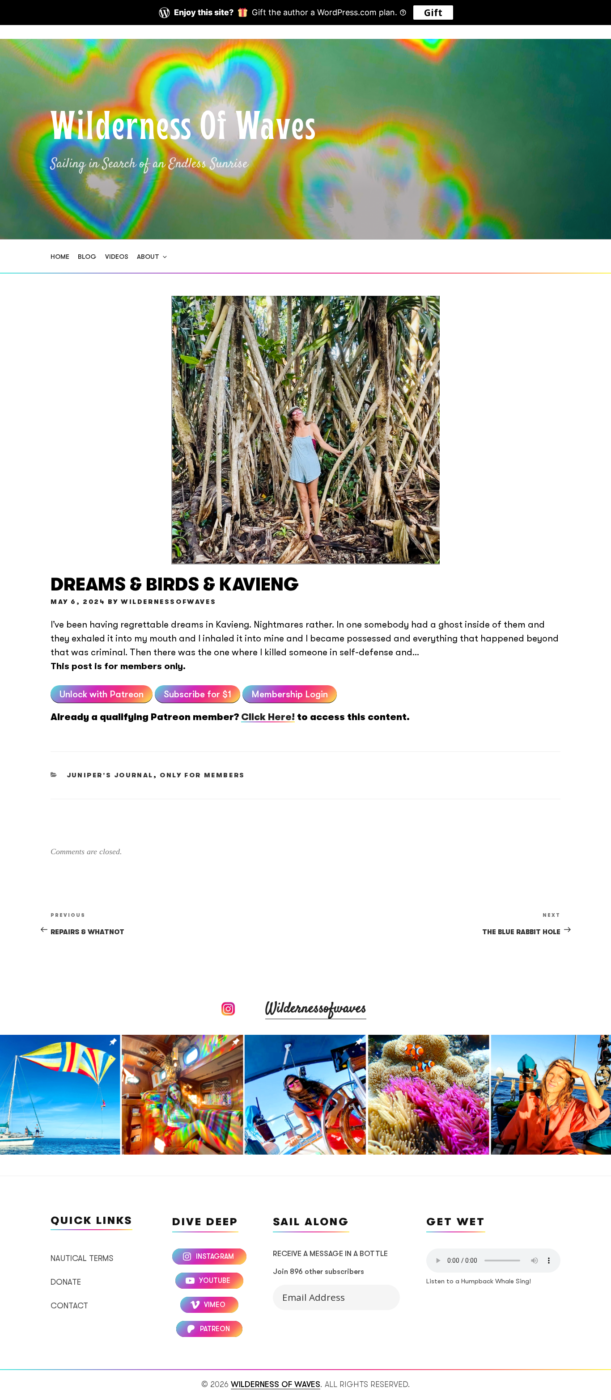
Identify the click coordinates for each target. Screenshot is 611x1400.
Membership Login (289, 694)
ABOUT (148, 257)
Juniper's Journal (110, 775)
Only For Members (202, 775)
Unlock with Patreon (101, 694)
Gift (433, 12)
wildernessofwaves (168, 602)
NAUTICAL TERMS (82, 1258)
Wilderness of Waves (183, 129)
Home (60, 257)
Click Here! (268, 717)
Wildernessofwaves (315, 1009)
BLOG (87, 257)
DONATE (66, 1282)
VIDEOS (116, 257)
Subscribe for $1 (197, 694)
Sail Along (380, 1295)
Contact (69, 1305)
